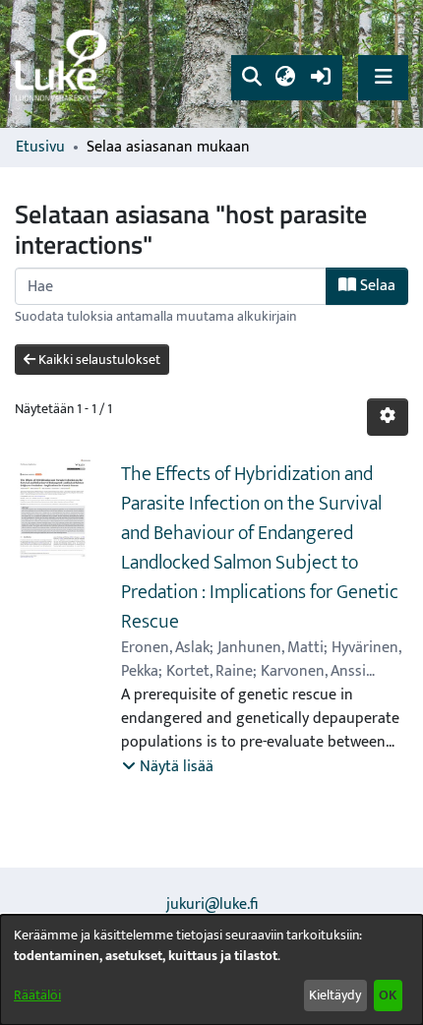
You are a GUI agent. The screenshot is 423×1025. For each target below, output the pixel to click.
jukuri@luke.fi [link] (212, 904)
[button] (251, 78)
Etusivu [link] (40, 147)
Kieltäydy (335, 995)
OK (387, 995)
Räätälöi (37, 995)
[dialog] (211, 970)
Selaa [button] (375, 285)
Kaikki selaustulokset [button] (97, 359)
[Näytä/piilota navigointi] (383, 77)
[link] (64, 64)
